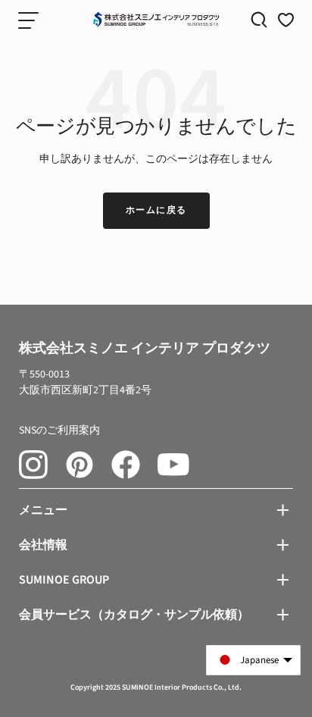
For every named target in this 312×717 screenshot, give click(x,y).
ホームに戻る (156, 210)
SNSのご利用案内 (59, 430)
